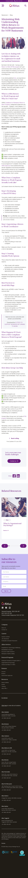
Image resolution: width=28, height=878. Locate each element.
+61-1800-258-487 (6, 718)
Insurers (4, 671)
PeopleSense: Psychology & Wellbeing (11, 647)
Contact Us (4, 629)
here (15, 78)
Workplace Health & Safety (8, 653)
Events (3, 684)
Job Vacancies (5, 638)
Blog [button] (11, 15)
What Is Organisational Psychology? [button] (12, 524)
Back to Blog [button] (15, 438)
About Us (4, 627)
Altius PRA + (4, 688)
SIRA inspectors (6, 165)
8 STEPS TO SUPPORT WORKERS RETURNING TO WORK (15, 324)
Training (4, 686)
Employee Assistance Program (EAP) (10, 660)
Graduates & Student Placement (9, 640)
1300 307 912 (8, 613)
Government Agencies (7, 675)
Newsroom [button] (5, 15)
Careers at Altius (6, 636)
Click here (4, 705)
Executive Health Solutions (8, 651)
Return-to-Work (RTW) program (10, 67)
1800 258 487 (16, 611)
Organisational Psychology (8, 662)
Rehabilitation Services (7, 649)
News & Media (5, 682)
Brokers (3, 673)
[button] (14, 5)
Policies (3, 843)
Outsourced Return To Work (8, 664)
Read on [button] (5, 530)
